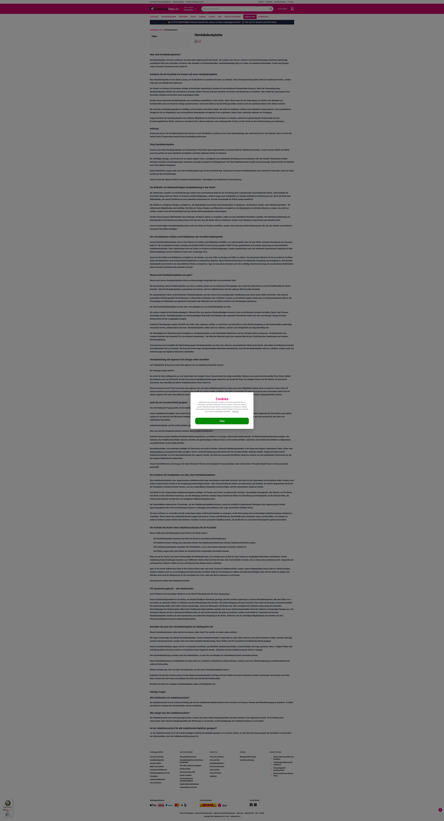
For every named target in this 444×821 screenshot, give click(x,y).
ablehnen (235, 411)
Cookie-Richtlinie (227, 409)
